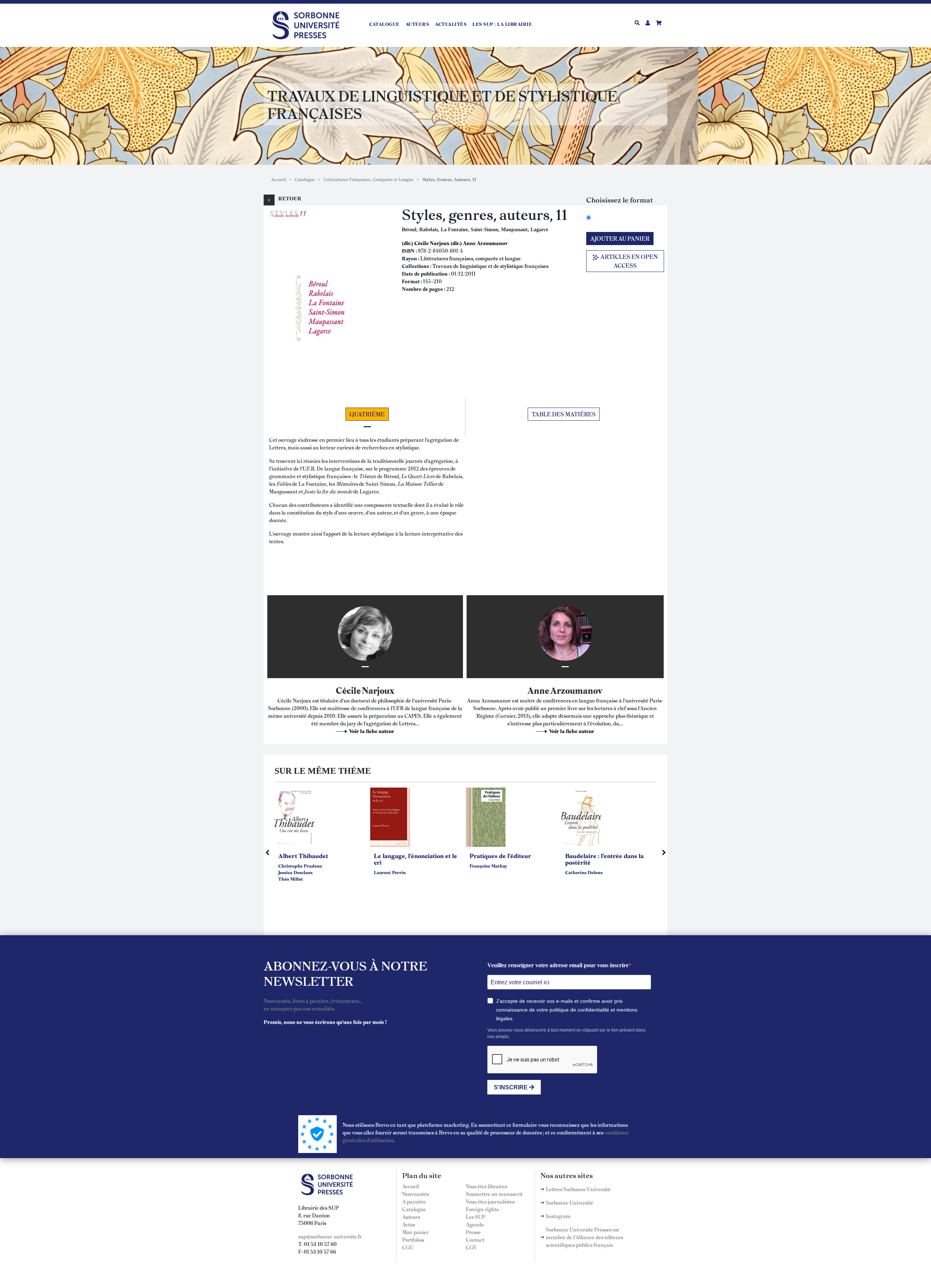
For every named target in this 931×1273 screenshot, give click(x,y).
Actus (408, 1224)
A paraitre (414, 1201)
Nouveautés (415, 1193)
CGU (407, 1247)
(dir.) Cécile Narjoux (425, 243)
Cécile (348, 690)
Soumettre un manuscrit (494, 1193)
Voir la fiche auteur (371, 730)
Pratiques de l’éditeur (500, 855)
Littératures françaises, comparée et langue (470, 258)
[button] (326, 297)
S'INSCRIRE (511, 1087)
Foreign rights (482, 1209)
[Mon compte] (648, 22)
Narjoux (378, 690)
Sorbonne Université (569, 1202)
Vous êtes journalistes (490, 1201)
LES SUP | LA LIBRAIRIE (502, 24)
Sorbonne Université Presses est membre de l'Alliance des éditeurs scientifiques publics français (584, 1237)
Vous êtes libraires (486, 1186)
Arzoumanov (576, 690)
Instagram (558, 1216)
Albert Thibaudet (303, 855)
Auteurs (417, 24)
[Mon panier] (659, 22)
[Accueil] (308, 24)
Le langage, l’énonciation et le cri (415, 858)
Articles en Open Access (628, 260)
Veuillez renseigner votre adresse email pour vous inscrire (557, 965)
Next (663, 852)
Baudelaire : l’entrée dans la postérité (604, 858)
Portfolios (413, 1239)
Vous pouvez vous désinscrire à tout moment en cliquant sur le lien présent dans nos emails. (566, 1033)
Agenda (475, 1224)
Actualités (451, 24)
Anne (538, 690)
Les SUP (475, 1216)
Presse (473, 1232)
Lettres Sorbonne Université (578, 1189)
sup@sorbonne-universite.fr (330, 1236)
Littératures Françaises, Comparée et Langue (368, 179)
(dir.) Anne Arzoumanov (479, 243)
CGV (471, 1247)
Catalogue (384, 24)
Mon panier (415, 1232)
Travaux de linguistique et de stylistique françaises (490, 265)
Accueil (278, 179)
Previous (267, 852)
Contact (475, 1239)
